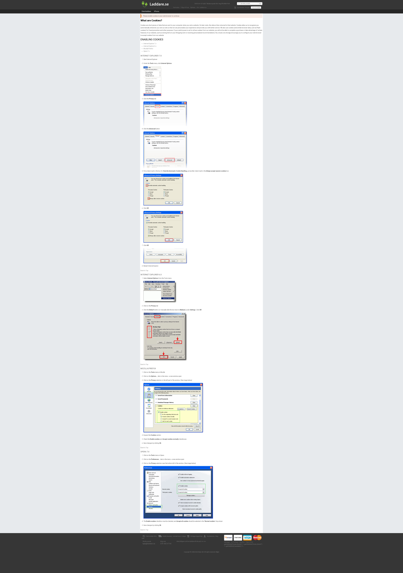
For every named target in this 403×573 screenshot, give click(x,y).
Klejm (217, 552)
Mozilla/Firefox (148, 48)
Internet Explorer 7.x (149, 43)
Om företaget (234, 542)
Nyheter (192, 7)
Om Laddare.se (201, 7)
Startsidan (176, 7)
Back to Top (144, 270)
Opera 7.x (146, 51)
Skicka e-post (211, 3)
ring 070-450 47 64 (224, 3)
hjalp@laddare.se (149, 544)
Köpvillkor (242, 542)
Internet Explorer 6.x (149, 46)
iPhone (156, 11)
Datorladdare (146, 11)
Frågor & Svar (185, 7)
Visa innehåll (256, 8)
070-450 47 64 (165, 544)
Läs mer (203, 541)
